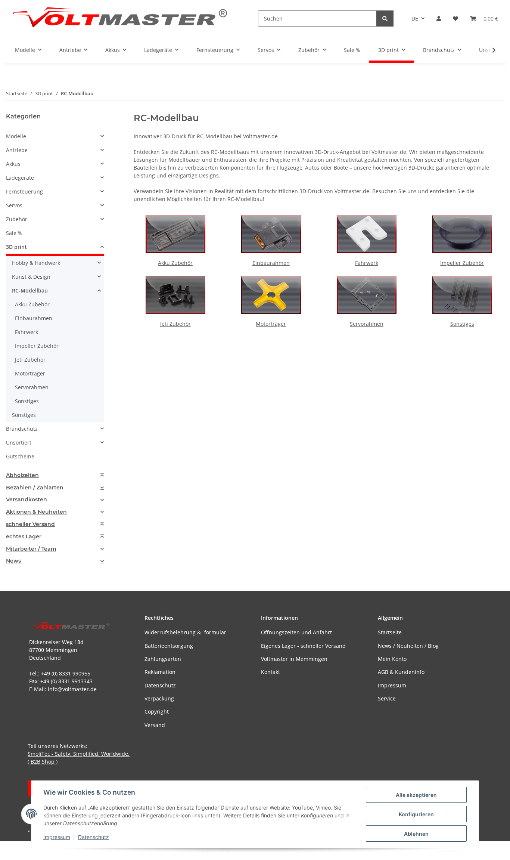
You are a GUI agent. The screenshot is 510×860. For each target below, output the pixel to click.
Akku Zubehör (175, 262)
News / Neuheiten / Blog (408, 645)
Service (387, 698)
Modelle (16, 136)
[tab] (55, 475)
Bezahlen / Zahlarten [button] (34, 488)
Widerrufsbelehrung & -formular (185, 632)
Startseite (390, 632)
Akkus (13, 163)
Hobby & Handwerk (36, 262)
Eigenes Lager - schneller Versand (303, 645)
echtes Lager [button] (23, 536)
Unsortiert (18, 442)
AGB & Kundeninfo (401, 671)
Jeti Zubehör (175, 323)
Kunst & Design (31, 276)
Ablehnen (416, 833)
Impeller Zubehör (462, 262)
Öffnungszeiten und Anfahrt (296, 632)
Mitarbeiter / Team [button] (31, 549)
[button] (438, 18)
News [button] (13, 561)
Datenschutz (93, 837)
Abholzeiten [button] (22, 475)
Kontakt (270, 671)
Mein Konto (392, 658)
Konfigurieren (416, 814)
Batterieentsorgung (168, 645)
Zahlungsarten (162, 658)
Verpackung (159, 698)
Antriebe (17, 150)
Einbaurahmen (271, 262)
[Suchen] (385, 18)
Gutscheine (20, 456)
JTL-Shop (471, 850)
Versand (154, 724)
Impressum (56, 837)
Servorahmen (366, 323)
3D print (16, 246)
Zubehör (16, 219)
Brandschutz (22, 428)
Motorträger (271, 323)
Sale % (14, 232)
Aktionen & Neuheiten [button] (36, 512)
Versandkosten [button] (26, 499)
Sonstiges (462, 323)
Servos (14, 205)
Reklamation (159, 671)
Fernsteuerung (24, 191)
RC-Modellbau (30, 290)
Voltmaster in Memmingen (294, 658)
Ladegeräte (20, 177)
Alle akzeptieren (416, 795)
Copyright (156, 711)
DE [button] (414, 18)
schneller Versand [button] (30, 524)
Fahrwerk (366, 262)
